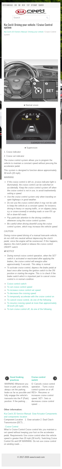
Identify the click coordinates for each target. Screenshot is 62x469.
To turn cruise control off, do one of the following (29, 309)
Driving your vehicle (35, 32)
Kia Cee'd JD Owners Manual (15, 32)
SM (19, 5)
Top (28, 5)
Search (41, 5)
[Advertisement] (31, 48)
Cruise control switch (16, 284)
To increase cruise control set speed (24, 290)
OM (15, 5)
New (23, 5)
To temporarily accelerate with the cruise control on (30, 296)
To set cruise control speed (19, 287)
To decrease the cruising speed (21, 293)
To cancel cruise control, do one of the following (29, 300)
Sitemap (34, 5)
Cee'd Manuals (7, 5)
